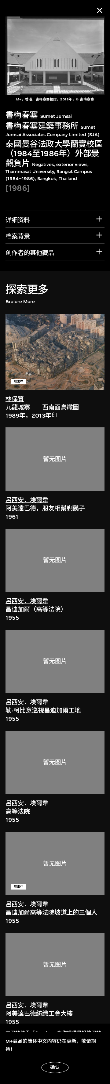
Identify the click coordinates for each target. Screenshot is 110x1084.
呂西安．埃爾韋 (27, 500)
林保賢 (15, 399)
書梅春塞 (22, 115)
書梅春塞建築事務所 (42, 126)
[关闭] (99, 10)
